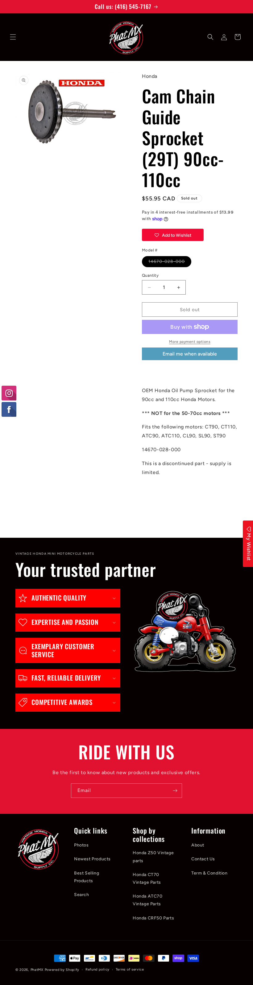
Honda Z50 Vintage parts (153, 856)
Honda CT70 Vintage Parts (147, 878)
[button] (13, 37)
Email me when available (190, 354)
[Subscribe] (175, 790)
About (197, 845)
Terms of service (130, 969)
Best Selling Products (86, 876)
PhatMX (37, 970)
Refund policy (97, 969)
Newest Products (92, 859)
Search (81, 894)
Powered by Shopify (62, 970)
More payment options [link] (189, 342)
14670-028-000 (169, 263)
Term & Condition (209, 873)
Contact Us (203, 859)
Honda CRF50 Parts (153, 918)
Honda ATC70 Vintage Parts (148, 900)
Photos (81, 845)
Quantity (150, 275)
